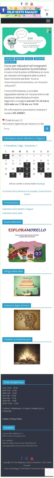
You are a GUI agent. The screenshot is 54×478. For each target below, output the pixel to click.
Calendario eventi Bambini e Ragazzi (17, 209)
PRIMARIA (19, 59)
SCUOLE (29, 59)
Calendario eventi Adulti (12, 213)
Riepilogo (41, 183)
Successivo (30, 145)
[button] (3, 10)
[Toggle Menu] (48, 21)
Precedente (11, 145)
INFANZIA (9, 59)
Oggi (20, 145)
